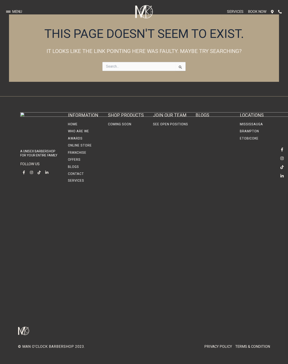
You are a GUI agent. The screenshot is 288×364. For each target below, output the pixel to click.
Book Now (257, 11)
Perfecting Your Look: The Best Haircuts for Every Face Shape (214, 155)
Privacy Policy (218, 346)
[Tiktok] (282, 167)
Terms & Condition (252, 346)
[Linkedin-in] (282, 176)
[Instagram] (282, 158)
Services (235, 11)
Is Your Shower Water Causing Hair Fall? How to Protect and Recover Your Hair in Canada (214, 247)
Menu (17, 11)
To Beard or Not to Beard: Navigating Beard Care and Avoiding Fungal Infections (211, 305)
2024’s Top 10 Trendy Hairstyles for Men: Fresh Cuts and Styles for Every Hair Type (214, 198)
